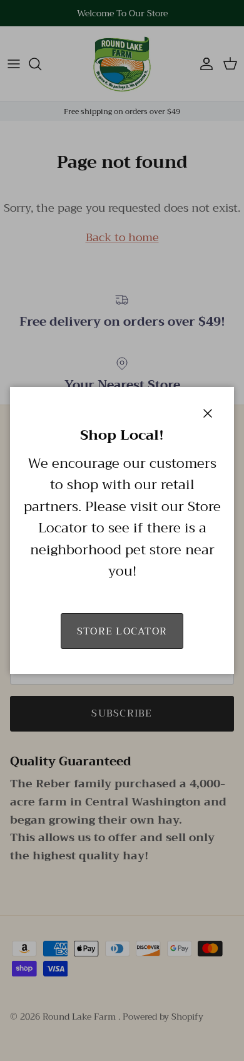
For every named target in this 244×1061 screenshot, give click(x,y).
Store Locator (122, 631)
